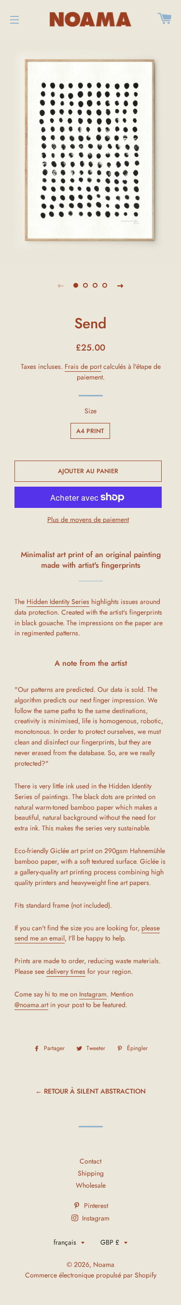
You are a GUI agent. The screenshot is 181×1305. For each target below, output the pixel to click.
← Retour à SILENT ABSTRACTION (90, 1091)
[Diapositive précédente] (60, 285)
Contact (90, 1161)
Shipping (91, 1173)
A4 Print (90, 430)
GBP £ (109, 1242)
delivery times (65, 971)
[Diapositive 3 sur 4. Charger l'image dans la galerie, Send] (95, 285)
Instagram (93, 994)
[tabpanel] (90, 149)
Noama (103, 1264)
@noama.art (31, 1005)
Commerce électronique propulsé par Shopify (90, 1275)
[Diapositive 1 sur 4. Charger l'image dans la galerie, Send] (76, 285)
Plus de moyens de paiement (88, 519)
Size (90, 411)
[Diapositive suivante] (120, 285)
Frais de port (83, 366)
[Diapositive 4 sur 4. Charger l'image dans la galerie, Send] (105, 285)
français (65, 1242)
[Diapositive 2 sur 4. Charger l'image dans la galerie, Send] (86, 285)
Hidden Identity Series (58, 601)
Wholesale (91, 1185)
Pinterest (95, 1205)
